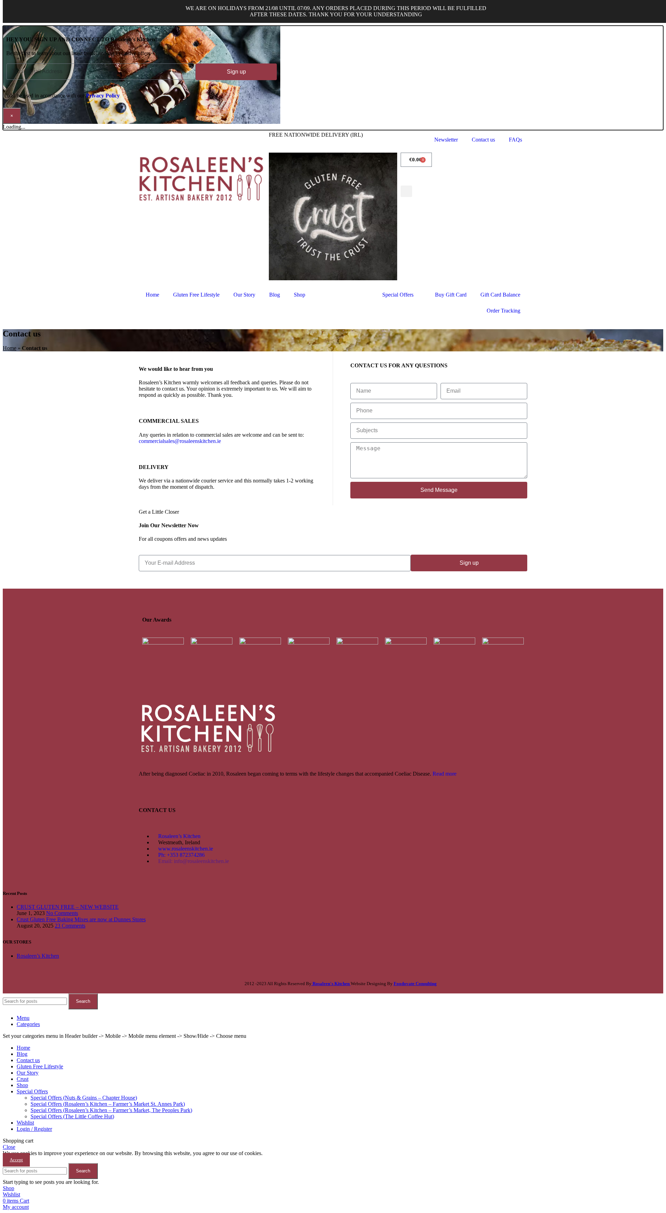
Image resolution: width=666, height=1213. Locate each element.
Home (152, 295)
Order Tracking (503, 311)
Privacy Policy (103, 96)
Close (9, 1147)
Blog (274, 295)
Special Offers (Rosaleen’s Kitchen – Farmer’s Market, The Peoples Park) (111, 1110)
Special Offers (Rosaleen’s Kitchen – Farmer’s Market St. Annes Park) (108, 1104)
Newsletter (446, 140)
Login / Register (34, 1129)
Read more (444, 774)
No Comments (62, 913)
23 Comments (70, 926)
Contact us (483, 140)
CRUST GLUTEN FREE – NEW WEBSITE (68, 907)
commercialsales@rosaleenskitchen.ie (180, 441)
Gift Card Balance (500, 295)
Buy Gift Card (451, 295)
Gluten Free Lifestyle (196, 295)
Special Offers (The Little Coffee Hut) (72, 1116)
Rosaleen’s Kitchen (38, 956)
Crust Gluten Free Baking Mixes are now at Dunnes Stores (81, 919)
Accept (16, 1159)
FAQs (515, 140)
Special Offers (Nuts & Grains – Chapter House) (84, 1098)
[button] (406, 191)
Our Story (244, 295)
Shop (299, 295)
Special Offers (397, 295)
